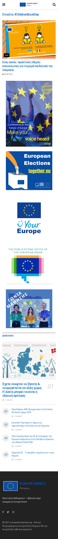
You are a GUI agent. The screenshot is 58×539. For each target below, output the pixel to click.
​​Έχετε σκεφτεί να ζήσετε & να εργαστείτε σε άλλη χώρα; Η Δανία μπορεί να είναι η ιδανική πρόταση (22, 390)
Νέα (6, 55)
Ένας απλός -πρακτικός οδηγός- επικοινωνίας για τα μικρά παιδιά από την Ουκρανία (27, 66)
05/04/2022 (8, 74)
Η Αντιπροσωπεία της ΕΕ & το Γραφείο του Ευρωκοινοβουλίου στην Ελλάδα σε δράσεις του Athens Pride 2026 (33, 439)
